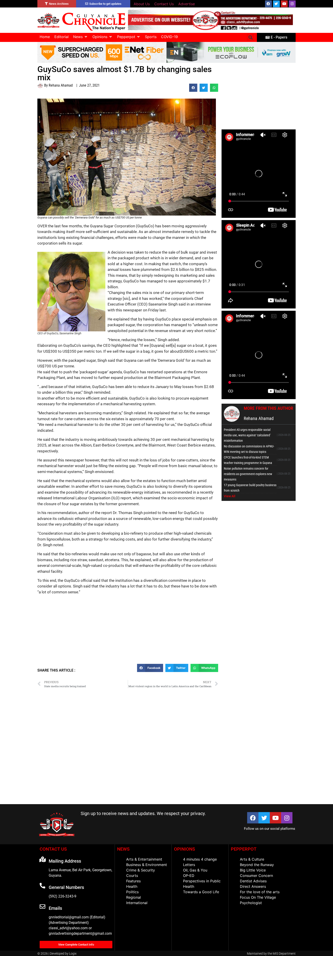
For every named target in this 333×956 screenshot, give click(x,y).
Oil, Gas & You (195, 870)
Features (133, 881)
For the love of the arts (260, 892)
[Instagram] (292, 3)
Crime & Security (140, 870)
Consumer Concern (256, 875)
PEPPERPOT (243, 849)
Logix (73, 953)
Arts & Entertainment (144, 859)
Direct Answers (253, 886)
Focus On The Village (258, 897)
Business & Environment (146, 864)
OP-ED (188, 875)
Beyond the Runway (257, 864)
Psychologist (251, 902)
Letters (189, 864)
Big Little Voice (253, 870)
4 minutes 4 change (200, 859)
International (136, 902)
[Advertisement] (127, 631)
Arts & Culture (252, 859)
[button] (80, 37)
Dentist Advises (253, 881)
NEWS (123, 849)
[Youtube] (284, 3)
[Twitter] (276, 3)
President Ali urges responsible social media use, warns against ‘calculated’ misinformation (247, 435)
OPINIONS (184, 849)
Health (131, 886)
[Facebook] (268, 3)
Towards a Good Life (201, 892)
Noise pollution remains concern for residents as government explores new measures (248, 474)
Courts (132, 875)
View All (229, 496)
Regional (133, 897)
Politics (132, 892)
